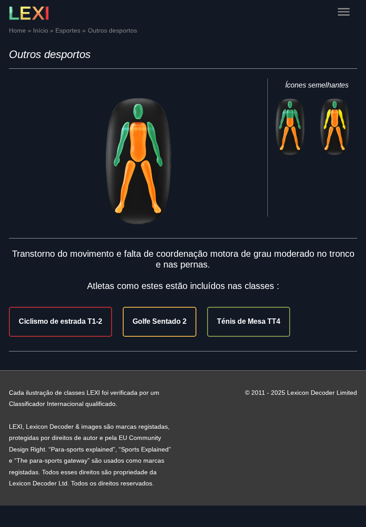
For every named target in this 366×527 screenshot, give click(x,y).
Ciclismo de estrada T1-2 (60, 321)
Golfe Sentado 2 (160, 321)
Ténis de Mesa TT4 (248, 321)
